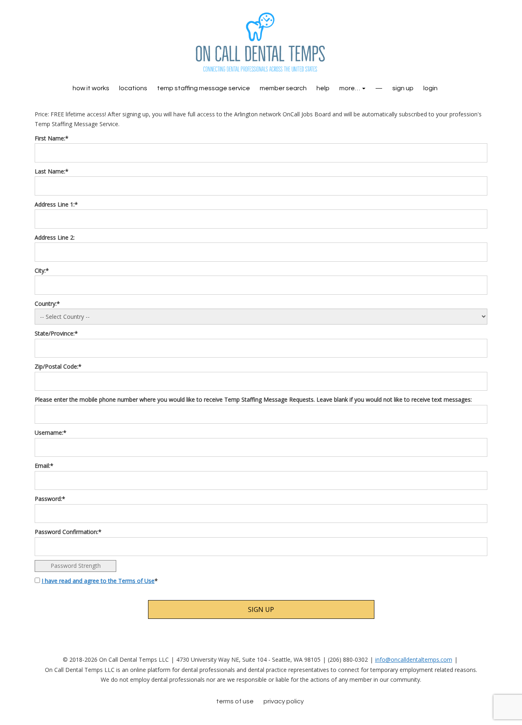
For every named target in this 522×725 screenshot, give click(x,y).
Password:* (50, 499)
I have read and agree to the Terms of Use (98, 581)
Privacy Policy (283, 701)
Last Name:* (52, 171)
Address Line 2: (55, 237)
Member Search (283, 88)
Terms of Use (235, 701)
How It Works (91, 88)
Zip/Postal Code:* (58, 366)
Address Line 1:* (56, 204)
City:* (42, 270)
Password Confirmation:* (68, 532)
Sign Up (403, 88)
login (430, 88)
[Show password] (476, 513)
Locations (133, 88)
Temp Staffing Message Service (203, 88)
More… (350, 88)
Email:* (44, 465)
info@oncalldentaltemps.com (413, 659)
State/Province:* (56, 333)
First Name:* (52, 138)
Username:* (50, 432)
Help (323, 88)
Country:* (47, 303)
